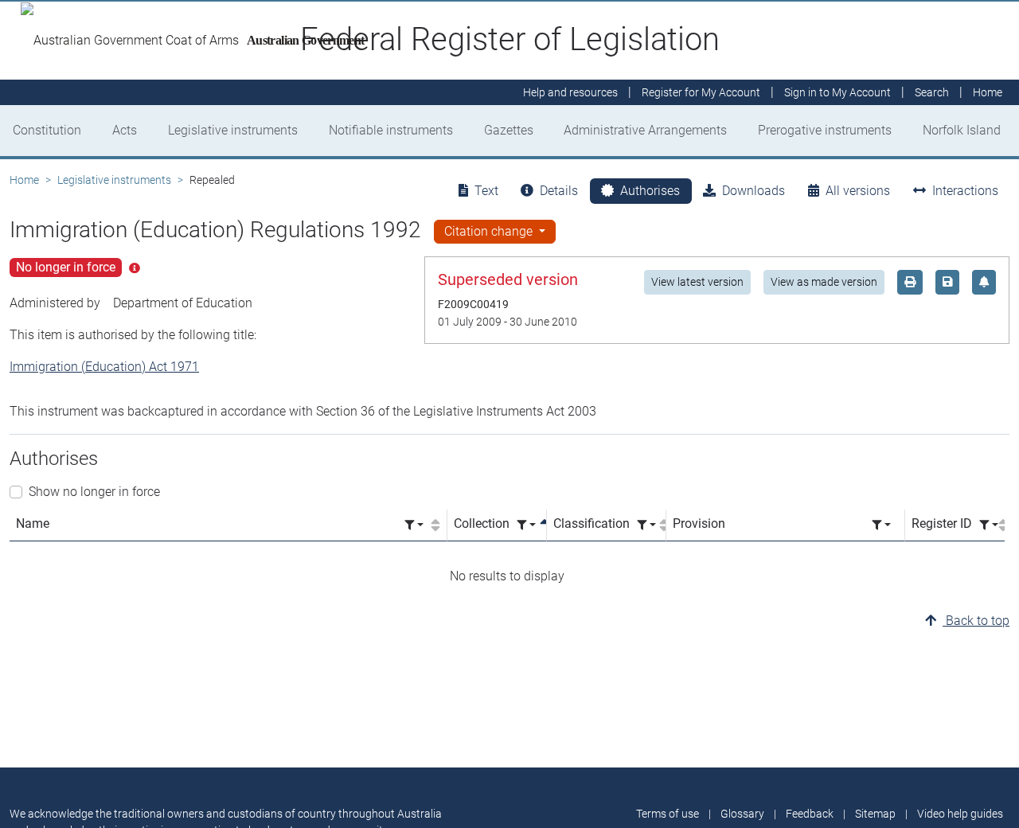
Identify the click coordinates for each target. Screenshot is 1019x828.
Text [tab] (486, 190)
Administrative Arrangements (645, 130)
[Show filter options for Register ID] (988, 525)
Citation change (490, 231)
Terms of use (667, 813)
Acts (124, 130)
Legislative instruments (233, 130)
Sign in (837, 92)
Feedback (810, 813)
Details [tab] (559, 190)
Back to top (976, 620)
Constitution (47, 130)
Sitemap (875, 813)
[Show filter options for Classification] (646, 525)
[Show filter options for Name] (414, 525)
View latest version (697, 281)
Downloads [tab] (753, 190)
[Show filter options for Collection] (526, 525)
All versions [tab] (858, 190)
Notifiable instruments (391, 130)
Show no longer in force (94, 491)
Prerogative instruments (825, 130)
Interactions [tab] (965, 190)
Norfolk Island (962, 130)
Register (701, 92)
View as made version (824, 281)
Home (24, 180)
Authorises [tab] (650, 190)
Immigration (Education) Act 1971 (104, 366)
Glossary (742, 813)
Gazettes (508, 130)
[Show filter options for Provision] (881, 525)
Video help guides (960, 813)
